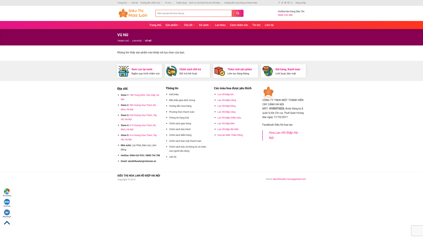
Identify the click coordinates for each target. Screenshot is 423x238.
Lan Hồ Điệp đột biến (228, 129)
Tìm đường (7, 196)
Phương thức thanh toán (182, 112)
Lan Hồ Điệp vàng (226, 112)
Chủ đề (188, 25)
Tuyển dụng (181, 2)
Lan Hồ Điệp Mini (226, 123)
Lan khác (220, 25)
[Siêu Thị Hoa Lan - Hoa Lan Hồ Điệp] (133, 13)
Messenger (7, 217)
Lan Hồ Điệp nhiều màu (229, 117)
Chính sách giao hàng (180, 123)
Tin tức (168, 2)
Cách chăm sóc (239, 25)
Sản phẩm (172, 25)
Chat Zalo (7, 206)
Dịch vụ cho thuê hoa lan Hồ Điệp (204, 2)
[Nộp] (238, 13)
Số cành (204, 25)
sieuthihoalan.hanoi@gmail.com (289, 179)
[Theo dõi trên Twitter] (285, 3)
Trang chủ (122, 2)
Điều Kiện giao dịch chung (182, 100)
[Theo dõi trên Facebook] (279, 3)
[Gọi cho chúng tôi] (292, 3)
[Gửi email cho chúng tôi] (288, 3)
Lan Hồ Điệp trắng (226, 100)
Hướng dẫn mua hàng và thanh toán (240, 2)
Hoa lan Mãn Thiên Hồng (230, 135)
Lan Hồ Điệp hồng (226, 106)
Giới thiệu (174, 94)
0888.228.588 (285, 15)
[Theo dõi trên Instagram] (282, 3)
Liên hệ (134, 2)
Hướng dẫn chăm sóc (150, 2)
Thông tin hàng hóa (179, 117)
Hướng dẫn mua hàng (180, 106)
